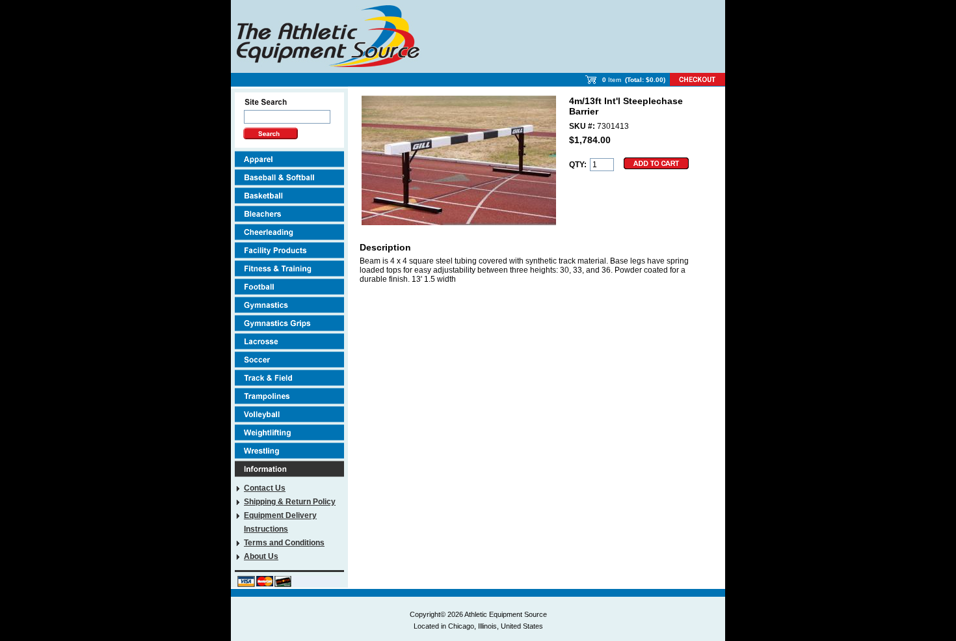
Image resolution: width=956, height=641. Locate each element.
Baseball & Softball (289, 177)
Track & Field (289, 378)
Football (289, 287)
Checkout (697, 79)
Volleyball (289, 414)
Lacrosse (289, 341)
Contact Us (264, 488)
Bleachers (289, 214)
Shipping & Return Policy (290, 501)
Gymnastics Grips (289, 323)
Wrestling (289, 451)
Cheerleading (289, 232)
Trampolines (289, 396)
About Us (261, 556)
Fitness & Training (289, 268)
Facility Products (289, 250)
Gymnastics (289, 305)
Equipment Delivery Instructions (280, 522)
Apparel (289, 159)
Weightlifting (289, 432)
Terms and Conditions (284, 542)
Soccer (289, 359)
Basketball (289, 195)
